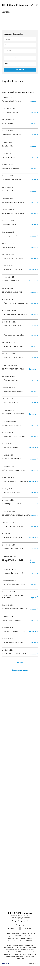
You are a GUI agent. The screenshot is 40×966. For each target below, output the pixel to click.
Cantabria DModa (29, 945)
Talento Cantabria (17, 952)
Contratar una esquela (20, 670)
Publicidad (22, 938)
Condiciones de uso (27, 936)
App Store (11, 928)
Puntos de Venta (7, 952)
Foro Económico (32, 954)
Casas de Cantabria (8, 954)
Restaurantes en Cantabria (12, 949)
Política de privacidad (13, 938)
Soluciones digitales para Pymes (28, 947)
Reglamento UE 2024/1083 (14, 936)
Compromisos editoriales (14, 940)
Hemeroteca (26, 952)
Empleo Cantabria (10, 956)
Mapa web (29, 938)
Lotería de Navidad (29, 956)
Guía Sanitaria (30, 949)
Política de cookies (27, 940)
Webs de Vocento (32, 963)
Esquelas (6, 11)
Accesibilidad (31, 933)
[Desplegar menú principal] (37, 5)
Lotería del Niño (20, 958)
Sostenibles (18, 954)
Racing (24, 954)
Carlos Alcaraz (19, 956)
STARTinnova (34, 952)
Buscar (21, 70)
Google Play (30, 928)
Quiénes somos (15, 933)
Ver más (20, 662)
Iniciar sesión (32, 5)
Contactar (7, 933)
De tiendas (23, 949)
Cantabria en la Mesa (18, 945)
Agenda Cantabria (8, 947)
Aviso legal (24, 933)
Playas (16, 947)
